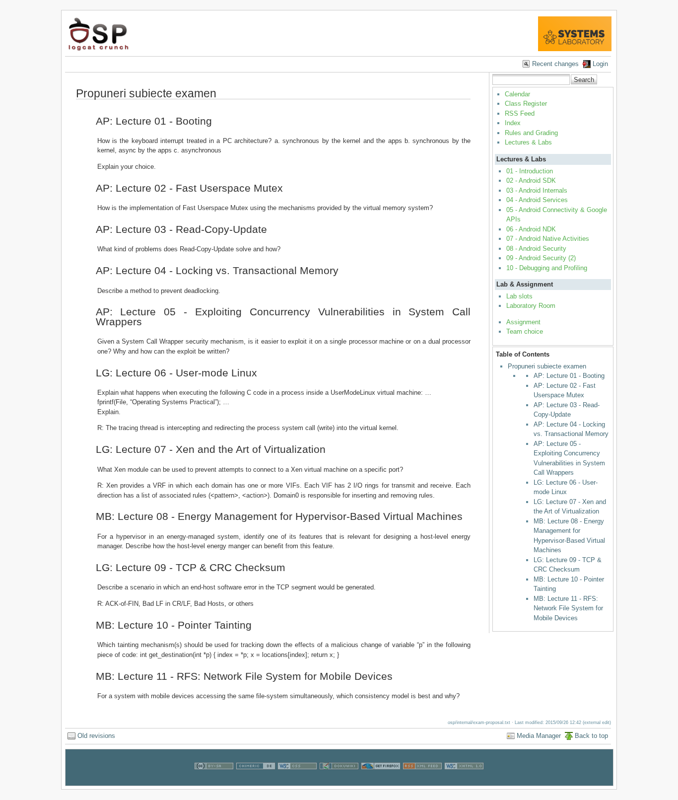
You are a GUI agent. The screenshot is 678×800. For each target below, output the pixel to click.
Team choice (524, 331)
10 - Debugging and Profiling (546, 268)
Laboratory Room (530, 305)
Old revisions (96, 735)
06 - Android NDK (531, 229)
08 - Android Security (536, 248)
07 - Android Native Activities (547, 238)
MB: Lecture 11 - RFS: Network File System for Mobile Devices (568, 608)
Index (513, 123)
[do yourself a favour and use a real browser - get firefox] (381, 780)
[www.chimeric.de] (255, 780)
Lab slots (519, 296)
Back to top (591, 735)
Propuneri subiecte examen (547, 366)
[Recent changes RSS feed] (422, 780)
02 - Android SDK (531, 180)
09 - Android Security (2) (541, 258)
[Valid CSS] (297, 780)
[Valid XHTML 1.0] (464, 780)
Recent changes (555, 64)
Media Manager (539, 735)
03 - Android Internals (536, 190)
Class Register (526, 103)
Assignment (523, 322)
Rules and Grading (531, 133)
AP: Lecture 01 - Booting (569, 375)
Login (600, 64)
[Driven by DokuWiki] (339, 780)
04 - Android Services (537, 200)
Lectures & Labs (528, 142)
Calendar (517, 94)
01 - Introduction (529, 171)
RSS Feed (520, 113)
